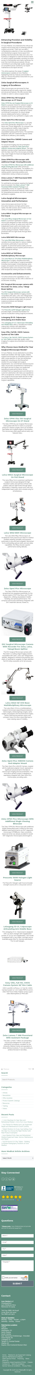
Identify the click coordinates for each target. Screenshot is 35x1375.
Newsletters (6, 1095)
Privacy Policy (26, 1366)
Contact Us (6, 1364)
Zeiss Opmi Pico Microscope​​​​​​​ (17, 588)
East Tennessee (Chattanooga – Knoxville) (15, 1336)
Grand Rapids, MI (7, 1338)
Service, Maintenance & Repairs (12, 1357)
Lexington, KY (6, 1339)
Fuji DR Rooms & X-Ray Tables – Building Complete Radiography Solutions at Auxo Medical (15, 1143)
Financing (20, 1358)
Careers (30, 1362)
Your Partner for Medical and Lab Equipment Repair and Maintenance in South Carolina (16, 1125)
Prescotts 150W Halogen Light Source (17, 310)
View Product (17, 414)
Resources (6, 1103)
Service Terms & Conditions (11, 1366)
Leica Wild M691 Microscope (14, 240)
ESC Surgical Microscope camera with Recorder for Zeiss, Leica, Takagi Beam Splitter (17, 646)
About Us (5, 1360)
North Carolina (6, 1332)
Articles (5, 1093)
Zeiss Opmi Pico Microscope (13, 123)
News (27, 1358)
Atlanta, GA (5, 1343)
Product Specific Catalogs (11, 1101)
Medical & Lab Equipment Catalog (19, 1355)
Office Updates (7, 1098)
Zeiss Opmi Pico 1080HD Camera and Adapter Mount (15, 147)
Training (5, 1106)
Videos (5, 1108)
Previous (6, 1069)
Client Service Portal (9, 1358)
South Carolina (6, 1334)
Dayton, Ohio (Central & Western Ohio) (14, 1345)
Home (4, 1355)
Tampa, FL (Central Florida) (10, 1341)
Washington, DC (6, 1330)
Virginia (3, 1327)
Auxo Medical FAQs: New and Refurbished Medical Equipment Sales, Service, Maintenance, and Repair (17, 1137)
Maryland (4, 1328)
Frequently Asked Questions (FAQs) (14, 1362)
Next (29, 1069)
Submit (17, 1283)
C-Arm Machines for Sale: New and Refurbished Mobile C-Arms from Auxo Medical (17, 1121)
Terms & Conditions (17, 1364)
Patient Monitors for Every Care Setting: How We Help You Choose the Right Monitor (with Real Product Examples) (16, 1131)
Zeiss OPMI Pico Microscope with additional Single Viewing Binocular (17, 166)
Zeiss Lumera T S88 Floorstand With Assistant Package (15, 186)
